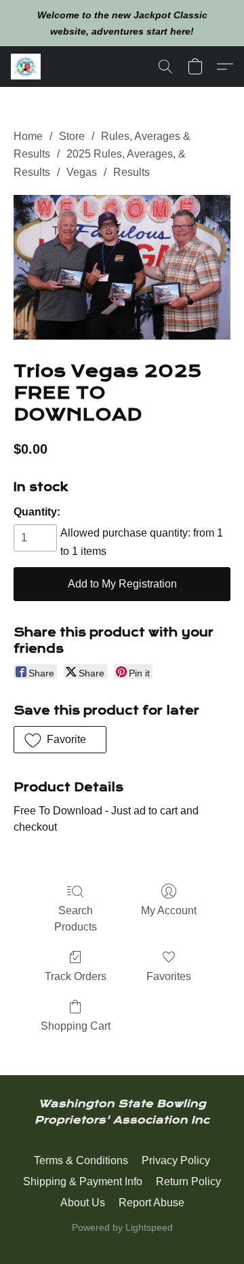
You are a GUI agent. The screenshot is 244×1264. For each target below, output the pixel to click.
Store (72, 136)
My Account (169, 910)
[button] (26, 66)
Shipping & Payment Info (82, 1181)
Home (28, 136)
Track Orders (75, 976)
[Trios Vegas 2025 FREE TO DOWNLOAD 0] (122, 267)
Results (131, 172)
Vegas (81, 172)
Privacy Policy (176, 1160)
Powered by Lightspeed (122, 1227)
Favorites (168, 976)
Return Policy (188, 1181)
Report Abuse (151, 1202)
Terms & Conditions (81, 1160)
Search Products (75, 919)
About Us (82, 1202)
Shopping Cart (75, 1026)
